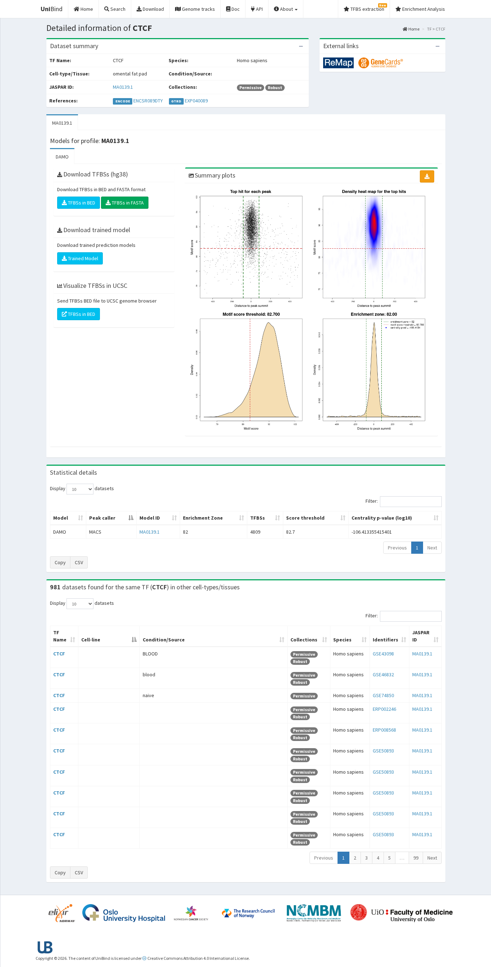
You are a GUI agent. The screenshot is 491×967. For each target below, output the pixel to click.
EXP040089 (196, 100)
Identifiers (385, 639)
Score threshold (305, 518)
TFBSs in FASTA (127, 202)
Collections (303, 639)
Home (413, 29)
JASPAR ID (421, 636)
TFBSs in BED (81, 202)
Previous (397, 547)
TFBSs (257, 518)
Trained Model (82, 258)
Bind (52, 9)
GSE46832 (383, 674)
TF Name (59, 636)
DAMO (62, 156)
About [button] (286, 9)
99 (415, 858)
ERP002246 (384, 709)
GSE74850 (383, 695)
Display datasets (82, 488)
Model (60, 518)
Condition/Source (164, 639)
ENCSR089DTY (148, 100)
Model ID (149, 518)
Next (432, 547)
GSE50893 (383, 750)
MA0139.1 (123, 87)
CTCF (59, 653)
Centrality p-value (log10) (382, 518)
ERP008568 (384, 730)
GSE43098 (383, 653)
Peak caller (102, 518)
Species (342, 639)
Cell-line (90, 639)
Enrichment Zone (203, 518)
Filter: (372, 501)
